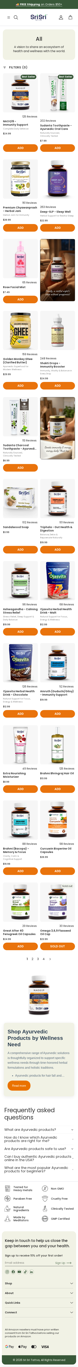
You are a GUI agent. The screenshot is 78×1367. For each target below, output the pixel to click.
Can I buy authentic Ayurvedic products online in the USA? (37, 1158)
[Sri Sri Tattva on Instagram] (7, 1271)
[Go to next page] (49, 959)
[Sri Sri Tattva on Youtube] (19, 1271)
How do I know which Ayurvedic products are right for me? (30, 1139)
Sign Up (60, 1263)
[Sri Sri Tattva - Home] (39, 17)
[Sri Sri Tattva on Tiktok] (25, 1271)
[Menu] (8, 17)
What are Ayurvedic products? (30, 1129)
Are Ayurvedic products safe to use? (35, 1148)
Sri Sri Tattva (31, 1360)
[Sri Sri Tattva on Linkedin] (31, 1271)
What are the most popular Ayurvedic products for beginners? (36, 1169)
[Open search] (16, 17)
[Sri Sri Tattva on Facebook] (13, 1271)
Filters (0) (18, 67)
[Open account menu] (61, 17)
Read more (19, 1085)
